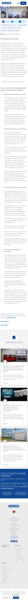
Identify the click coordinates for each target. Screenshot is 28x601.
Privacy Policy (15, 595)
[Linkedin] (14, 541)
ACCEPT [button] (16, 597)
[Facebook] (12, 541)
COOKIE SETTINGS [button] (7, 597)
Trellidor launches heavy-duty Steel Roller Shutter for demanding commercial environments (12, 408)
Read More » (5, 383)
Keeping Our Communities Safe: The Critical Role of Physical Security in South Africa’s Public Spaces (13, 368)
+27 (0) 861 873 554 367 (14, 519)
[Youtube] (16, 541)
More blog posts (14, 342)
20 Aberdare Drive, (14, 528)
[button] (18, 3)
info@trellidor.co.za (14, 524)
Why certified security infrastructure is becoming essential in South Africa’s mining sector (14, 448)
